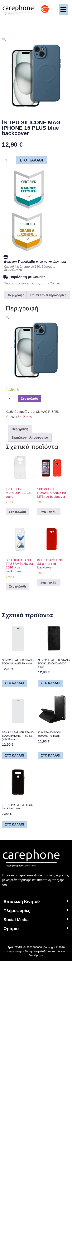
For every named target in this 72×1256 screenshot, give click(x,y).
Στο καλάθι (31, 160)
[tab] (16, 295)
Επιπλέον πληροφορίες (48, 295)
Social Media (16, 919)
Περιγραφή (16, 295)
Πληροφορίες (16, 910)
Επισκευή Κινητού (21, 901)
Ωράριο (11, 928)
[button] (36, 901)
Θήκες (27, 416)
